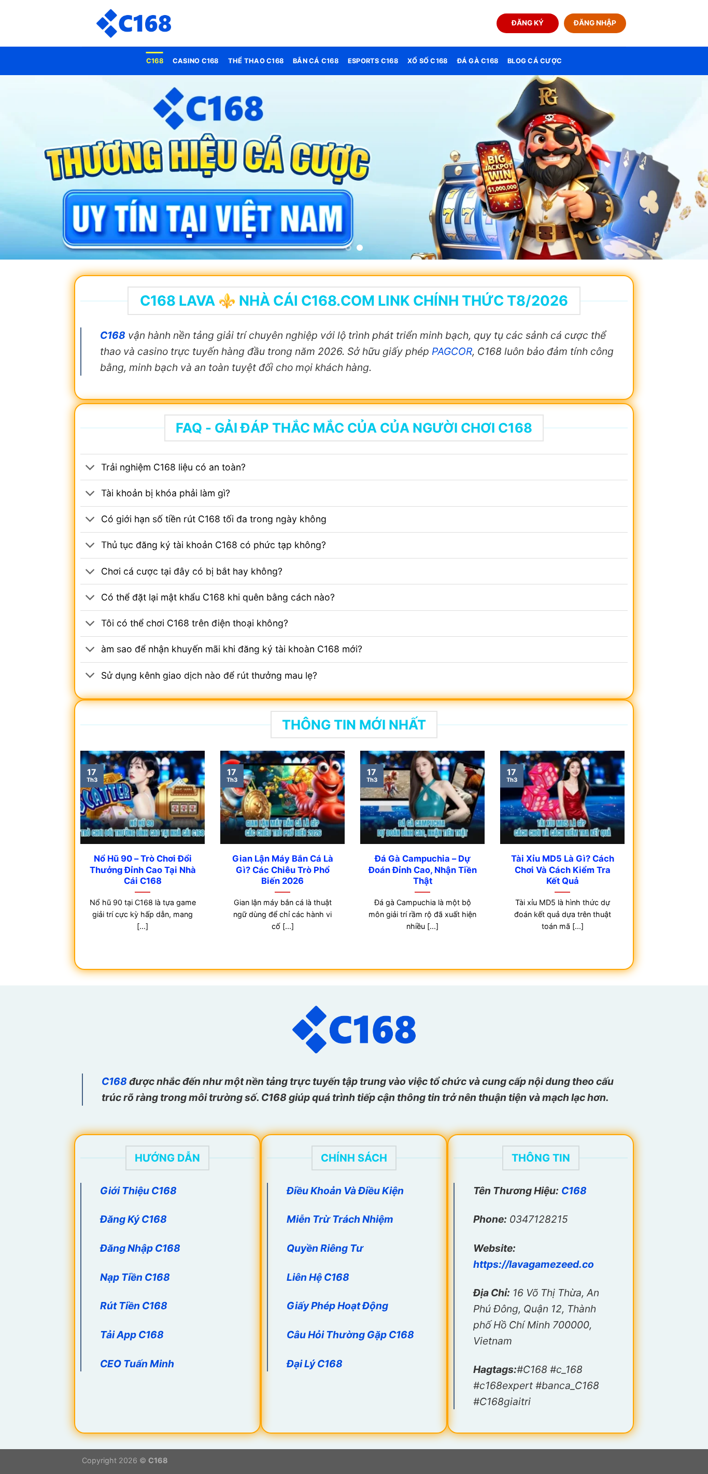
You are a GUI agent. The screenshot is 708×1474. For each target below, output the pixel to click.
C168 (154, 61)
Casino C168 (196, 61)
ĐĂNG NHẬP (595, 23)
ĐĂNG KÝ (528, 23)
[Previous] (27, 167)
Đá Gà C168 (478, 61)
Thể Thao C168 (256, 61)
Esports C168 (373, 61)
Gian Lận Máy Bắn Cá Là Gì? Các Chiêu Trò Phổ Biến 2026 (282, 869)
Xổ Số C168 (427, 61)
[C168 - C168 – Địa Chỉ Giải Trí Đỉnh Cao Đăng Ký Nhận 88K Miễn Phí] (134, 23)
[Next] (680, 167)
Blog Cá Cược (534, 61)
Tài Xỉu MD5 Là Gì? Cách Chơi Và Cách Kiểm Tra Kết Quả (562, 869)
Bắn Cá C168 (315, 61)
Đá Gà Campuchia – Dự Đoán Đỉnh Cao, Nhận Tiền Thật (423, 869)
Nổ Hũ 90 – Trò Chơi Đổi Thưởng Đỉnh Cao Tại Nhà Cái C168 (143, 869)
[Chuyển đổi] (90, 468)
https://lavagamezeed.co (533, 1264)
